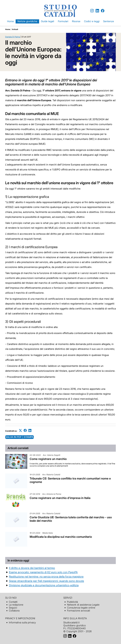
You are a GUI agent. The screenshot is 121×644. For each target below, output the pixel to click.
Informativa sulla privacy (22, 622)
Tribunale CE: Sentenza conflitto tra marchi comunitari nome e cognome (70, 480)
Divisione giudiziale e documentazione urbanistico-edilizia (44, 585)
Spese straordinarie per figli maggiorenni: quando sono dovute (46, 580)
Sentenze (108, 21)
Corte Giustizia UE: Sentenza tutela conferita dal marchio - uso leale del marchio (71, 519)
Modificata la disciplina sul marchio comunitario (61, 536)
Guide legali (47, 21)
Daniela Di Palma (12, 37)
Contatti (13, 601)
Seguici (13, 607)
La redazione (16, 604)
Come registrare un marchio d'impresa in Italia (60, 498)
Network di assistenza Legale (83, 604)
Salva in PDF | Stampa (19, 437)
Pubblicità (72, 601)
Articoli (15, 29)
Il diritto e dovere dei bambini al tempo (32, 567)
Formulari (63, 21)
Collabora (14, 610)
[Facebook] (102, 11)
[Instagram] (92, 11)
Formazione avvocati (78, 610)
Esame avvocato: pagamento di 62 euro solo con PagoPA (43, 572)
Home (10, 21)
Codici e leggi (91, 21)
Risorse (76, 21)
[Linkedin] (97, 11)
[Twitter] (20, 430)
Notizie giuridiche (27, 21)
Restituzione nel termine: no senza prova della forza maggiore (46, 576)
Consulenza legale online (81, 607)
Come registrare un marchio (48, 459)
